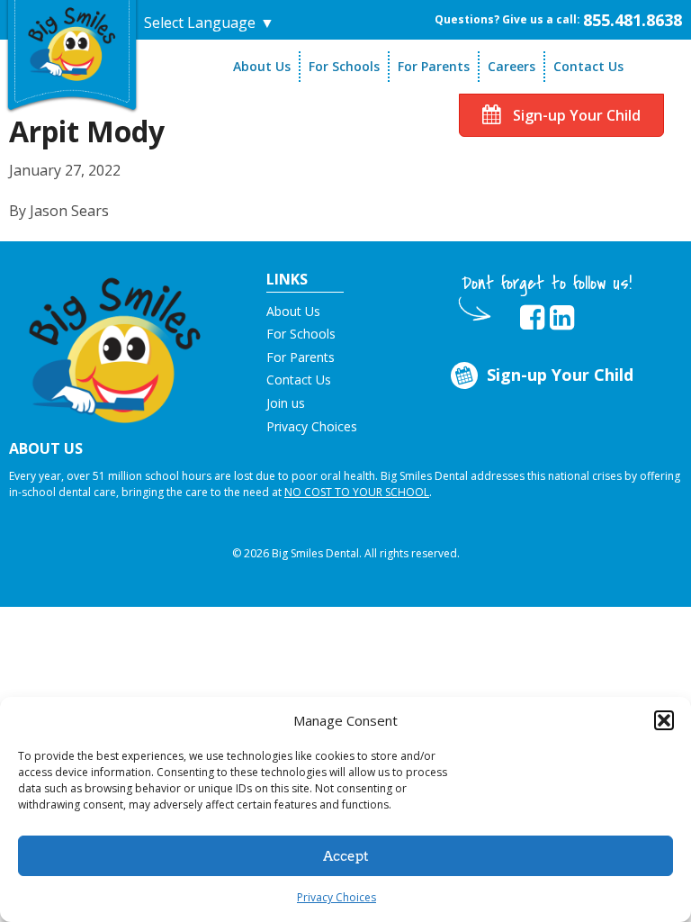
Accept (346, 856)
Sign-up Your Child (575, 115)
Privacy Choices (336, 897)
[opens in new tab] (532, 317)
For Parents (434, 66)
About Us (262, 66)
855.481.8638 (632, 20)
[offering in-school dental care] (72, 41)
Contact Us (588, 66)
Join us (285, 402)
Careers (511, 66)
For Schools (344, 66)
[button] (664, 720)
